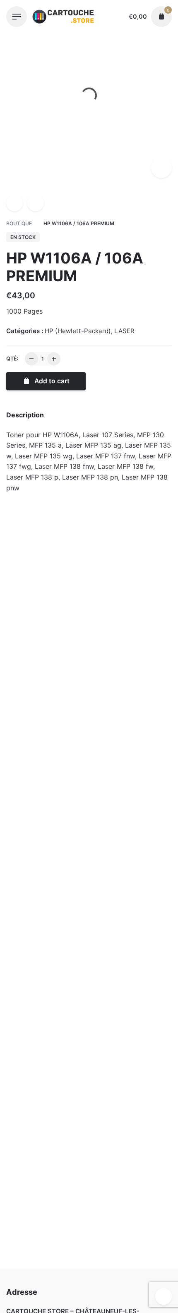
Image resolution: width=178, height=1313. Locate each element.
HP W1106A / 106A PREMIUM (91, 1278)
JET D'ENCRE (46, 640)
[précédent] (14, 203)
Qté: (12, 359)
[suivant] (35, 203)
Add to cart (46, 680)
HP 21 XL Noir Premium (132, 650)
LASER (124, 331)
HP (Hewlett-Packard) (79, 1287)
